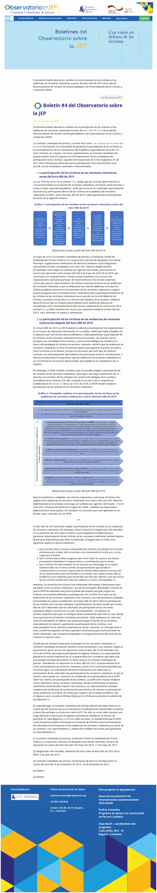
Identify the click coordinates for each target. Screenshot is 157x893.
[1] (43, 309)
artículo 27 (57, 383)
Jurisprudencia (26, 18)
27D (73, 181)
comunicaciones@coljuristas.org (68, 795)
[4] (64, 718)
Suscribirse (121, 18)
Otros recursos (89, 18)
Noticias (107, 18)
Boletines (72, 18)
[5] (53, 732)
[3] (48, 699)
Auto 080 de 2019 (92, 130)
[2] (114, 579)
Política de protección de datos (67, 789)
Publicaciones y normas (50, 18)
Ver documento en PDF (111, 97)
